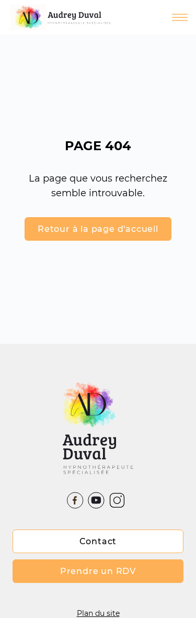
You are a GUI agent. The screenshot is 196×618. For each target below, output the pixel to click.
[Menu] (161, 17)
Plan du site (98, 613)
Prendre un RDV (98, 571)
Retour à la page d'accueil (98, 229)
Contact (98, 541)
